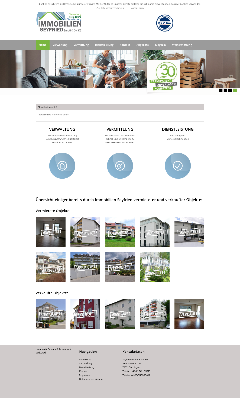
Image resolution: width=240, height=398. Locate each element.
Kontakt (125, 44)
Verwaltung (60, 44)
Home (42, 44)
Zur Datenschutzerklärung (110, 8)
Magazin (160, 44)
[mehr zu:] (51, 232)
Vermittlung (81, 44)
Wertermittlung (182, 44)
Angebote (143, 44)
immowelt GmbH (60, 114)
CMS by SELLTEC (42, 394)
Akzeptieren (137, 8)
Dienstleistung (104, 44)
